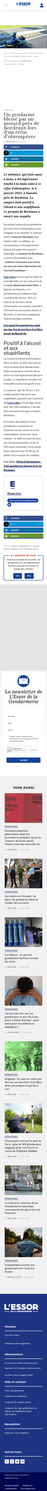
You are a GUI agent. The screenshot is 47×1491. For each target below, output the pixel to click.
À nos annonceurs (27, 1489)
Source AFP (12, 850)
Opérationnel (26, 61)
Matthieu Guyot (14, 1277)
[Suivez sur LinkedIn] (17, 1461)
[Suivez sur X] (12, 1461)
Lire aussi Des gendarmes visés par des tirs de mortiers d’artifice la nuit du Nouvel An (23, 329)
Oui (17, 576)
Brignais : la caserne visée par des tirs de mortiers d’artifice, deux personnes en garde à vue (23, 1083)
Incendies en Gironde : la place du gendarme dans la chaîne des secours (21, 899)
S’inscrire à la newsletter (17, 1433)
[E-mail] (9, 505)
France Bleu (13, 402)
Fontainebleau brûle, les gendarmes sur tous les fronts (19, 1268)
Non (29, 576)
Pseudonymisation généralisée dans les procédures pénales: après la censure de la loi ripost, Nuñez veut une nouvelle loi (23, 837)
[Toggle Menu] (6, 5)
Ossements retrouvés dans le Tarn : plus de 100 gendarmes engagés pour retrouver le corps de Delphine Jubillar (23, 1145)
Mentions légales (12, 1485)
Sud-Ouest (10, 277)
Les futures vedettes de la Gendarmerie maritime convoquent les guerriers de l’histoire (22, 1208)
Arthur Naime (13, 1032)
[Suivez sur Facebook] (7, 1461)
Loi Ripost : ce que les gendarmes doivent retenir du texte (22, 958)
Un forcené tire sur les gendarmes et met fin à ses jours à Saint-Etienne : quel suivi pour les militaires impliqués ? (22, 1020)
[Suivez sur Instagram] (22, 1461)
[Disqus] (23, 627)
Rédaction (10, 141)
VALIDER (23, 760)
